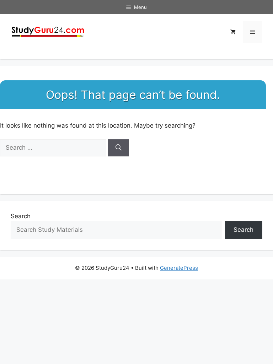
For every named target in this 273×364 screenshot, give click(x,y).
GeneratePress (179, 267)
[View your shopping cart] (233, 32)
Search (21, 216)
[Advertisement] (136, 133)
